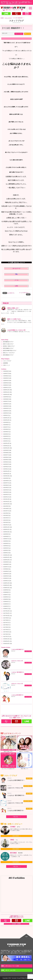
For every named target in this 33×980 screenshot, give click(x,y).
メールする (26, 13)
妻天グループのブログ (8, 352)
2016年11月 (7, 641)
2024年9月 (6, 422)
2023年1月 (7, 469)
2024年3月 (6, 436)
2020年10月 (7, 531)
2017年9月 (7, 618)
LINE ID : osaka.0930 (30, 721)
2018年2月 (6, 606)
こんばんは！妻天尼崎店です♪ (17, 672)
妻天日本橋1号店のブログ (9, 350)
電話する (16, 13)
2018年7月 (6, 594)
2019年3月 (7, 576)
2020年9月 (6, 534)
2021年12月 (7, 499)
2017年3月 (7, 631)
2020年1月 (6, 552)
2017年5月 (6, 627)
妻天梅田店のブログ (8, 341)
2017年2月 (6, 634)
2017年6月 (6, 624)
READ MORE (16, 836)
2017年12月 (7, 611)
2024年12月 (7, 417)
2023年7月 (7, 455)
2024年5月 (6, 431)
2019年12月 (7, 555)
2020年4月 (6, 545)
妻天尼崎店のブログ (8, 355)
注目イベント (6, 365)
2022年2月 (7, 494)
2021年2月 (6, 522)
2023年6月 (7, 457)
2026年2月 (7, 385)
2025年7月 (7, 401)
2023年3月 (7, 464)
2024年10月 (7, 420)
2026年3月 (7, 382)
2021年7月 (7, 510)
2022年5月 (7, 487)
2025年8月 (7, 399)
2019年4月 (7, 573)
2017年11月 (7, 613)
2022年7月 (7, 483)
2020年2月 (6, 550)
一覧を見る (15, 816)
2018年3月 (6, 604)
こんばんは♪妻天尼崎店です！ (17, 649)
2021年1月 (7, 524)
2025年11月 (7, 392)
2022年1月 (7, 497)
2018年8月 (6, 592)
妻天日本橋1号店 (28, 786)
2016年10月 (7, 643)
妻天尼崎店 (29, 778)
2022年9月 (6, 478)
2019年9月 (7, 562)
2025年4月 (7, 408)
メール (16, 280)
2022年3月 (7, 492)
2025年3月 (7, 410)
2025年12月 (7, 389)
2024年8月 (6, 424)
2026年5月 (7, 378)
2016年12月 (7, 638)
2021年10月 (7, 503)
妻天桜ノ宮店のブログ (8, 346)
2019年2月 (7, 578)
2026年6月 (7, 375)
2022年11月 (7, 473)
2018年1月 (6, 608)
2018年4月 (6, 601)
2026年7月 (7, 373)
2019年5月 (7, 571)
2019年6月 (6, 569)
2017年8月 (6, 620)
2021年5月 (6, 515)
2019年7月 (7, 566)
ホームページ (16, 268)
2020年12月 (7, 527)
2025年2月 (7, 413)
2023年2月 (7, 466)
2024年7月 (6, 427)
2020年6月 (6, 541)
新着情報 (5, 363)
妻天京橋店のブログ (8, 348)
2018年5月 (6, 599)
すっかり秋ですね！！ (25, 292)
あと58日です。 (11, 293)
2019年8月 (7, 564)
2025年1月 (6, 415)
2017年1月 (7, 636)
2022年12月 (7, 471)
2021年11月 (7, 501)
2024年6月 (6, 429)
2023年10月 (7, 448)
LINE (16, 286)
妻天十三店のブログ (8, 344)
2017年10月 (7, 615)
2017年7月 (6, 622)
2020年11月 (7, 529)
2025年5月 (7, 406)
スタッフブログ (19, 33)
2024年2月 (6, 438)
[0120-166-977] (5, 920)
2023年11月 (7, 445)
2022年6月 (7, 485)
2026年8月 (7, 371)
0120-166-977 (8, 721)
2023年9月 (7, 450)
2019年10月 (7, 559)
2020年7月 (7, 538)
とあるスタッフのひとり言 (17, 660)
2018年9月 (6, 590)
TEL (16, 274)
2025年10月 (7, 394)
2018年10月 (7, 587)
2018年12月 (7, 583)
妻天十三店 (27, 33)
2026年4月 (7, 380)
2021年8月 (7, 508)
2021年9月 (6, 506)
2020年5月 (6, 543)
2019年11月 (7, 557)
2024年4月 (6, 434)
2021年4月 (6, 517)
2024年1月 (6, 441)
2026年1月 (7, 387)
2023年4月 (7, 462)
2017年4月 (6, 629)
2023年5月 (7, 459)
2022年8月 (7, 480)
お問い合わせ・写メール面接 (18, 721)
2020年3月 (6, 548)
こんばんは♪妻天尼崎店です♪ (17, 695)
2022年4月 (7, 490)
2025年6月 (7, 403)
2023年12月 (7, 443)
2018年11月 (7, 585)
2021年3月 (6, 520)
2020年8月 (6, 536)
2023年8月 (7, 452)
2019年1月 (7, 580)
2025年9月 (7, 396)
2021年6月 (6, 513)
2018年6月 (6, 597)
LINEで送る (6, 13)
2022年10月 (7, 476)
